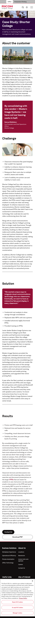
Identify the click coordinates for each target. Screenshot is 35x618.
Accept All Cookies (17, 607)
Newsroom (21, 555)
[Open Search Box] (23, 7)
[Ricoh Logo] (7, 7)
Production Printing (20, 2)
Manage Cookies (17, 613)
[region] (17, 597)
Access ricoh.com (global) (23, 560)
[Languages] (27, 7)
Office (9, 2)
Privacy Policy (23, 598)
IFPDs (11, 479)
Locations (21, 552)
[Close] (32, 581)
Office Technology (7, 563)
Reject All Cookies (17, 602)
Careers (20, 564)
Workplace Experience (9, 552)
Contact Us (8, 532)
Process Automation (8, 559)
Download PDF (17, 537)
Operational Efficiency (9, 555)
